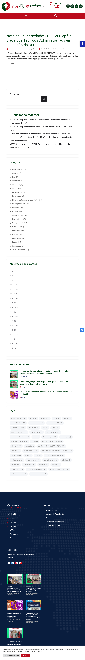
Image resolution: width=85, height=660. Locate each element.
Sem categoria (17, 246)
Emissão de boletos (53, 525)
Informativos (16, 219)
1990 (11, 348)
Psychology (16, 234)
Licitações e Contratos (20, 223)
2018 (11, 307)
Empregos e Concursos (20, 204)
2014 (11, 326)
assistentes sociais (55, 423)
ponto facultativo (50, 460)
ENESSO (13, 526)
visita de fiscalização (18, 474)
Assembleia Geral (18, 423)
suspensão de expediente (36, 469)
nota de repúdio (33, 460)
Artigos (15, 173)
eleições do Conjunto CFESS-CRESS (51, 446)
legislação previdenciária (54, 455)
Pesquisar (14, 94)
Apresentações (17, 169)
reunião (15, 464)
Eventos (15, 211)
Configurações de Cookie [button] (11, 655)
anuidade (45, 418)
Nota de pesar (16, 460)
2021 (11, 294)
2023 (11, 285)
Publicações (14, 534)
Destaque (15, 192)
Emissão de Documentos (55, 522)
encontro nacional (31, 451)
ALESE (33, 418)
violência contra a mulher (59, 469)
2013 (11, 330)
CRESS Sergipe (49, 437)
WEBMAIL (13, 530)
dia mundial (16, 446)
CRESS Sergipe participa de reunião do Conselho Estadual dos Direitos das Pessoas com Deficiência (40, 121)
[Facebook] (72, 6)
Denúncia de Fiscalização (55, 514)
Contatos (57, 3)
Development (17, 196)
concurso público (53, 432)
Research (15, 242)
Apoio (56, 418)
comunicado (36, 432)
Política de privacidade (18, 538)
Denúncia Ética (51, 518)
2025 (11, 276)
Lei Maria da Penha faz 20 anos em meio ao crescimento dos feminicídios (40, 134)
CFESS (55, 427)
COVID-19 (16, 185)
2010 (11, 344)
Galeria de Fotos (18, 215)
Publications (16, 238)
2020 (11, 298)
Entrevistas (16, 208)
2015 (11, 321)
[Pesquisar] (44, 99)
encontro (15, 451)
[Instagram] (68, 6)
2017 (11, 312)
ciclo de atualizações (18, 432)
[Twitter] (76, 6)
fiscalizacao (16, 455)
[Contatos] (51, 3)
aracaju (67, 418)
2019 (11, 303)
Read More (10, 63)
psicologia (66, 460)
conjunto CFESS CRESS (20, 437)
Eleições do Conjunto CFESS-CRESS (25, 200)
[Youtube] (81, 6)
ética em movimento (38, 474)
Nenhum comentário (59, 49)
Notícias (15, 227)
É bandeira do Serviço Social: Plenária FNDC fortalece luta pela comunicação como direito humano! (41, 139)
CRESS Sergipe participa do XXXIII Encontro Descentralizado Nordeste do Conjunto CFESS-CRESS (40, 146)
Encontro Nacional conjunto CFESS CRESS (57, 451)
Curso (35, 441)
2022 (11, 289)
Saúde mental (29, 464)
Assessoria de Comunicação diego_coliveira (22, 49)
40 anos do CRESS (18, 418)
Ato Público (33, 427)
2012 (11, 335)
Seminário (43, 464)
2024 (11, 280)
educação (30, 446)
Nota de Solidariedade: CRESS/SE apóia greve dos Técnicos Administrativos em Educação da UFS (39, 40)
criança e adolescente (19, 441)
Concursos (16, 181)
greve (28, 455)
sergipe (56, 464)
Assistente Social (36, 423)
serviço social (17, 469)
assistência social (17, 427)
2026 (11, 271)
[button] (82, 44)
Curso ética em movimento (52, 441)
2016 (11, 316)
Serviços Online (51, 510)
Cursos (14, 188)
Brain (14, 177)
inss (38, 455)
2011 (11, 339)
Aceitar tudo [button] (26, 655)
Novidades (16, 231)
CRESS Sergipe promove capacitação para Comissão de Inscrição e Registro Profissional (41, 128)
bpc (45, 427)
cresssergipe (66, 437)
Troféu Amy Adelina (19, 250)
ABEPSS (13, 523)
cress (36, 437)
